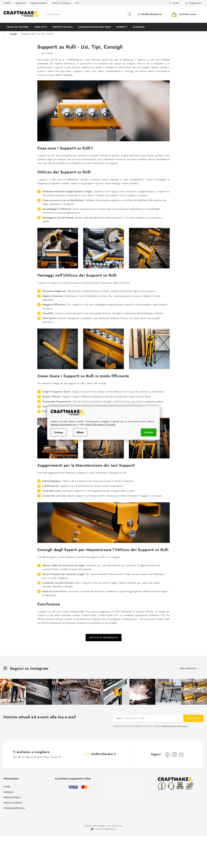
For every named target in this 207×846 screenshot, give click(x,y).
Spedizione (20, 3)
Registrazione (195, 3)
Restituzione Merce (38, 3)
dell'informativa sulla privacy (175, 726)
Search (129, 14)
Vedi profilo (188, 668)
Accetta (148, 432)
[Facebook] (167, 754)
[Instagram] (174, 754)
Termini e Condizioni (61, 3)
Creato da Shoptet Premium (105, 829)
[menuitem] (17, 27)
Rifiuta (80, 432)
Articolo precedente (103, 637)
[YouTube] (181, 754)
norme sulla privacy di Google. (100, 424)
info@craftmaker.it (151, 14)
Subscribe (193, 718)
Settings (58, 432)
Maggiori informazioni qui (63, 424)
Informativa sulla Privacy (14, 807)
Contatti (7, 3)
